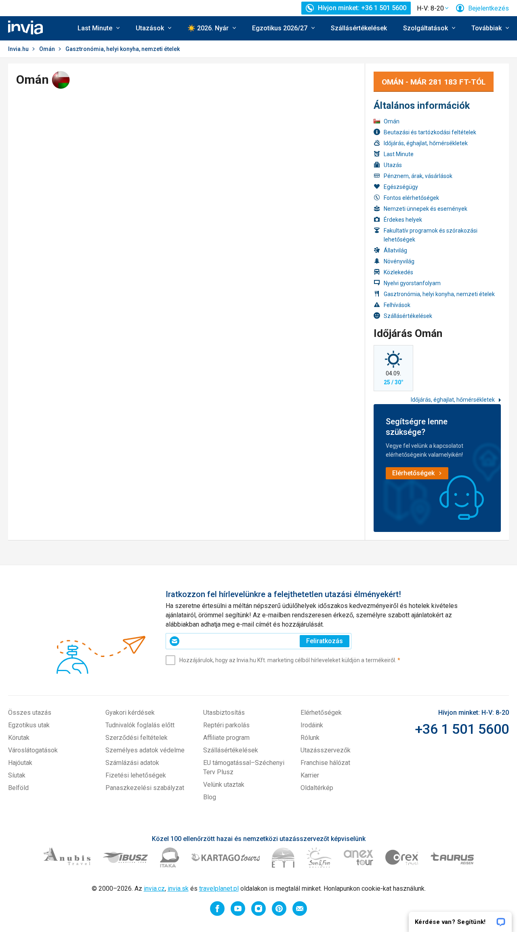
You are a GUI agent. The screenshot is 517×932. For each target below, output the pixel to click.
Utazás (393, 165)
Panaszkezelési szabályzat (144, 788)
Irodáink (312, 725)
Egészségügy (401, 187)
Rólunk (310, 737)
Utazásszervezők (326, 750)
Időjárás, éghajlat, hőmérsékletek (426, 143)
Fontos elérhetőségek (411, 198)
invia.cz (154, 888)
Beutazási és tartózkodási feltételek (430, 132)
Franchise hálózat (325, 763)
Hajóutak (20, 763)
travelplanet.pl (219, 888)
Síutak (16, 775)
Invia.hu (18, 49)
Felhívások (397, 305)
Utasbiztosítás (224, 712)
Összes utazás (29, 712)
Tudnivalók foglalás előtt (139, 725)
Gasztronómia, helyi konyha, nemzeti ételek (439, 294)
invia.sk (178, 888)
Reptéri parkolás (226, 725)
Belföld (18, 788)
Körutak (18, 737)
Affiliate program (226, 737)
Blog (209, 797)
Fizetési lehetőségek (135, 775)
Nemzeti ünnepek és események (425, 208)
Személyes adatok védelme (145, 750)
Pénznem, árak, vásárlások (418, 176)
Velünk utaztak (223, 784)
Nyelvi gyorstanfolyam (412, 283)
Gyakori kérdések (130, 712)
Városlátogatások (33, 750)
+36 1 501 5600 (462, 729)
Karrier (310, 775)
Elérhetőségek (321, 712)
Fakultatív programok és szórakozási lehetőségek (430, 235)
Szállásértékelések (359, 28)
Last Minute (399, 154)
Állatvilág (395, 250)
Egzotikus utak (29, 725)
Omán (47, 49)
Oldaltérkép (317, 788)
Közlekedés (398, 272)
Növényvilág (399, 261)
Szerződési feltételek (136, 737)
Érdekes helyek (403, 219)
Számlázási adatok (132, 763)
